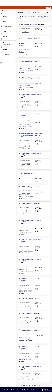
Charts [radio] (4, 18)
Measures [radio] (5, 36)
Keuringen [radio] (5, 47)
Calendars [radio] (5, 16)
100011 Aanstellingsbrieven (29, 313)
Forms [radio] (4, 31)
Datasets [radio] (5, 21)
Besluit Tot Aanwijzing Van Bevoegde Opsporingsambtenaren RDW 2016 (31, 134)
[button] (48, 8)
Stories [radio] (4, 38)
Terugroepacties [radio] (6, 54)
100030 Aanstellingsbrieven (29, 203)
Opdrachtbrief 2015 (26, 173)
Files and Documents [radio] (7, 26)
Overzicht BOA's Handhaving (29, 38)
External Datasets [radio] (6, 23)
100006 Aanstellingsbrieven (29, 78)
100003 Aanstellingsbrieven (29, 330)
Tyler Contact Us (25, 389)
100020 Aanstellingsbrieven (29, 187)
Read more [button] (21, 45)
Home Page (6, 389)
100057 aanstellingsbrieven (29, 298)
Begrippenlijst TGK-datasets (29, 24)
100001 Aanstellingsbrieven (29, 61)
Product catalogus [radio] (6, 52)
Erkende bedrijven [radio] (6, 44)
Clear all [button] (46, 16)
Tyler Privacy (33, 389)
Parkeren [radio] (5, 49)
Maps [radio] (4, 33)
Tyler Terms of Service (15, 389)
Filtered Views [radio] (6, 28)
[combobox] (7, 62)
